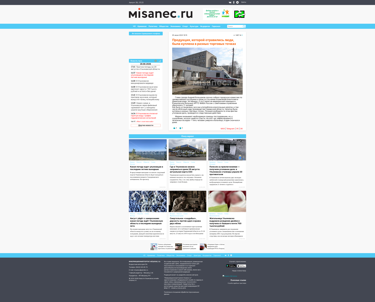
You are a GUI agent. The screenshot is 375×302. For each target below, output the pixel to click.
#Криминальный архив (176, 216)
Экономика (175, 26)
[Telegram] (237, 3)
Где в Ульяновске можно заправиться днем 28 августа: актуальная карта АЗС (185, 169)
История (172, 213)
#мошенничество (214, 216)
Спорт (185, 26)
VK (237, 129)
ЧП (134, 26)
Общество (163, 26)
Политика (153, 26)
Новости (139, 162)
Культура (194, 26)
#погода (132, 164)
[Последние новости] (155, 61)
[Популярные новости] (160, 61)
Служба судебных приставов (237, 283)
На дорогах (205, 26)
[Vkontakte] (230, 3)
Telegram (230, 129)
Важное (132, 162)
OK (241, 129)
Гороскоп (216, 26)
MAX (223, 129)
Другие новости (145, 125)
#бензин (172, 164)
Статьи (153, 162)
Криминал (142, 26)
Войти (243, 2)
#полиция (212, 164)
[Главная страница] (160, 12)
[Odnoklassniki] (234, 3)
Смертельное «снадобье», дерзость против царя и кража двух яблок (185, 221)
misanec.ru (133, 280)
